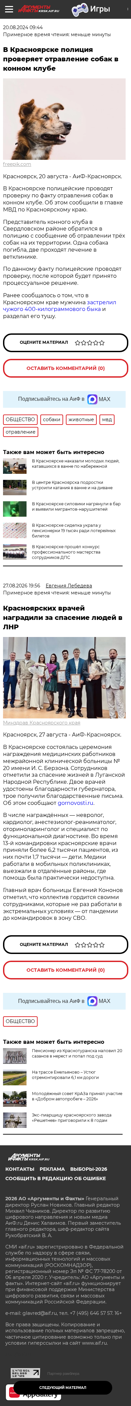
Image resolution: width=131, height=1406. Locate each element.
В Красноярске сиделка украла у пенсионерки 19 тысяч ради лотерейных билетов (74, 530)
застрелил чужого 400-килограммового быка (59, 306)
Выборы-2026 (88, 1169)
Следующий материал (62, 1388)
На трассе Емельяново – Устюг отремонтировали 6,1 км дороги (65, 1075)
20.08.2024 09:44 (23, 27)
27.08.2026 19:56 (21, 586)
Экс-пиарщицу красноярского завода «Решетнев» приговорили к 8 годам (72, 1117)
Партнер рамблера (63, 1373)
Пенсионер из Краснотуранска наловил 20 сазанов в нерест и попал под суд (77, 1053)
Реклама (52, 1169)
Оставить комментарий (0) (66, 368)
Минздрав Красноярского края (41, 723)
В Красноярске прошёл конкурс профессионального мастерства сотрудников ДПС (66, 552)
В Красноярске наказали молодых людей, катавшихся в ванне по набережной (76, 463)
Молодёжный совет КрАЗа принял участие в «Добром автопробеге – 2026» (77, 1096)
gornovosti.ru (75, 803)
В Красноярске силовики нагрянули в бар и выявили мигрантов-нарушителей (76, 506)
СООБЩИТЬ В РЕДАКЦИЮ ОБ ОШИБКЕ (55, 1178)
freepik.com (17, 164)
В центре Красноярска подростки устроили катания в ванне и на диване (72, 485)
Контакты (19, 1169)
